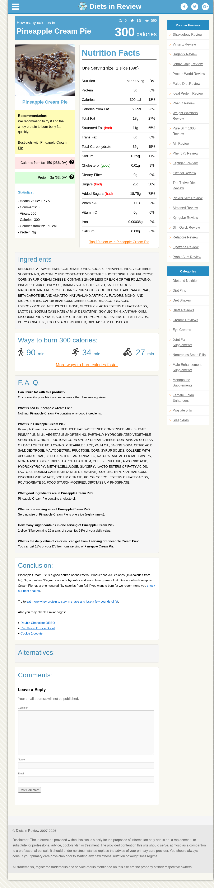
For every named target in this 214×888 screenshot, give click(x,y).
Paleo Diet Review (186, 83)
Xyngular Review (185, 217)
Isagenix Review (185, 54)
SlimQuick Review (186, 227)
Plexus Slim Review (188, 198)
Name (21, 759)
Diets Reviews (183, 310)
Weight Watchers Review (185, 115)
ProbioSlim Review (187, 257)
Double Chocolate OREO (37, 623)
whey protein (27, 126)
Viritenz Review (184, 44)
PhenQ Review (184, 103)
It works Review (184, 173)
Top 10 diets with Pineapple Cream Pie (119, 242)
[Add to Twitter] (194, 6)
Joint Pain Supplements (182, 342)
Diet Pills (179, 290)
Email (21, 773)
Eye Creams (182, 330)
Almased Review (185, 208)
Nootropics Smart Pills (189, 355)
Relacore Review (185, 237)
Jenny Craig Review (188, 64)
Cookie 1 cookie (31, 633)
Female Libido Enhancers (183, 397)
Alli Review (181, 143)
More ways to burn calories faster (87, 364)
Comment (23, 707)
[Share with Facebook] (184, 6)
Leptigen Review (185, 163)
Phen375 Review (185, 153)
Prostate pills (182, 410)
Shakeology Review (188, 34)
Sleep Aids (181, 420)
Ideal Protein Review (188, 93)
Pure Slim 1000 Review (184, 131)
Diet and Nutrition (186, 280)
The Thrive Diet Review (184, 185)
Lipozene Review (186, 247)
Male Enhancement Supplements (187, 367)
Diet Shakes (182, 300)
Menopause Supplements (182, 382)
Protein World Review (189, 74)
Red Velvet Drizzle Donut (37, 628)
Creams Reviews (185, 320)
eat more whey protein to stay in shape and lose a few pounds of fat (72, 601)
